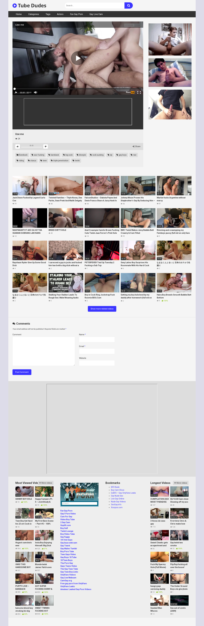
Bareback (23, 155)
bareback (54, 155)
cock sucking (98, 155)
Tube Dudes (31, 5)
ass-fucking (39, 155)
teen (44, 160)
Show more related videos (102, 309)
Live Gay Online (117, 499)
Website (82, 358)
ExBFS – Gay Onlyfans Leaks (123, 493)
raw (134, 155)
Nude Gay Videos (118, 501)
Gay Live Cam (96, 14)
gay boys (122, 155)
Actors (60, 14)
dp (111, 155)
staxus (33, 160)
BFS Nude (115, 487)
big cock (69, 155)
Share (137, 146)
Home (19, 14)
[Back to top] (194, 617)
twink (77, 160)
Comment (16, 334)
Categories (33, 14)
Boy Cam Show (117, 490)
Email (82, 346)
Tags (48, 14)
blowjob (82, 155)
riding (21, 160)
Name (82, 334)
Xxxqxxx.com (117, 507)
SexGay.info (116, 504)
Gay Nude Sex (117, 496)
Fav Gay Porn (76, 14)
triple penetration (60, 160)
